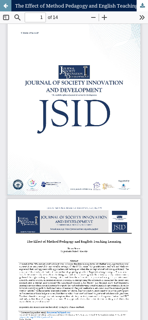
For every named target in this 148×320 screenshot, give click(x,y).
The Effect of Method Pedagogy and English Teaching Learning (81, 5)
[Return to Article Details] (5, 5)
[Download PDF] (142, 5)
